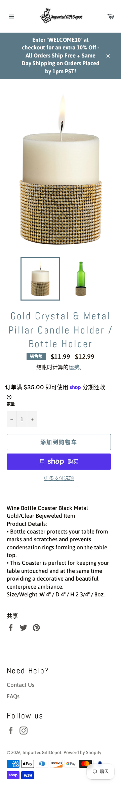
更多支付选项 (59, 478)
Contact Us (20, 684)
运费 (74, 367)
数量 (11, 404)
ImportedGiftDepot (42, 752)
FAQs (13, 696)
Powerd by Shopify (83, 752)
